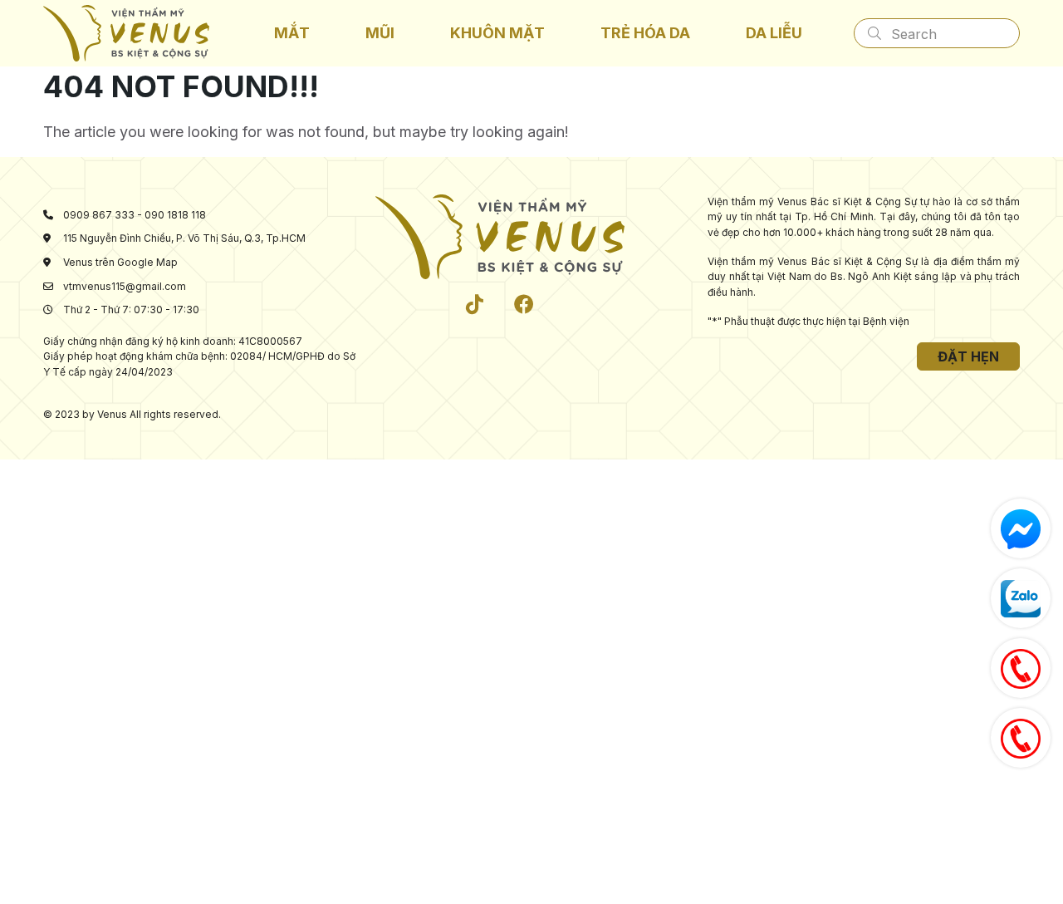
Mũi (379, 33)
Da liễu (774, 33)
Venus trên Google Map (120, 262)
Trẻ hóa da (645, 33)
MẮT (292, 33)
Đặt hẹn (968, 356)
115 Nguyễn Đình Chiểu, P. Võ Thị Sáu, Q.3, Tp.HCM (184, 238)
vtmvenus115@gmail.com (124, 286)
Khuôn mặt (497, 33)
